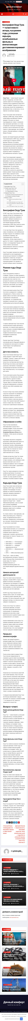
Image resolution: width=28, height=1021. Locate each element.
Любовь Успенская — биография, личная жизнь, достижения (13, 886)
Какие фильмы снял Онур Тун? (16, 202)
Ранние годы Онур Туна (10, 188)
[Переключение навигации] (12, 14)
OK (21, 1018)
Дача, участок (7, 967)
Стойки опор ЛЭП (9, 987)
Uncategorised (6, 21)
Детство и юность (11, 189)
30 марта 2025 (9, 943)
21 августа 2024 (9, 974)
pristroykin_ (12, 54)
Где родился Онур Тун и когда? (16, 206)
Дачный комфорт (14, 6)
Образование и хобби (12, 191)
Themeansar (24, 1011)
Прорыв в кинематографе (13, 196)
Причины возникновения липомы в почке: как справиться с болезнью (12, 901)
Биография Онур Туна (10, 186)
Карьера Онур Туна (9, 193)
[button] (23, 14)
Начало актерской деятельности (15, 194)
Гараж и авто (7, 952)
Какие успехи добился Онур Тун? (15, 200)
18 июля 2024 (8, 989)
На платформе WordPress (7, 1011)
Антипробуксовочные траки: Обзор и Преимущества (11, 956)
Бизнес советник (7, 936)
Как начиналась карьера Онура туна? (16, 204)
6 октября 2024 (9, 958)
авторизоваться (14, 917)
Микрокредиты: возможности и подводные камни (13, 941)
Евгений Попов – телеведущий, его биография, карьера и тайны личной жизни (8, 829)
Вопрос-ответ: (8, 197)
